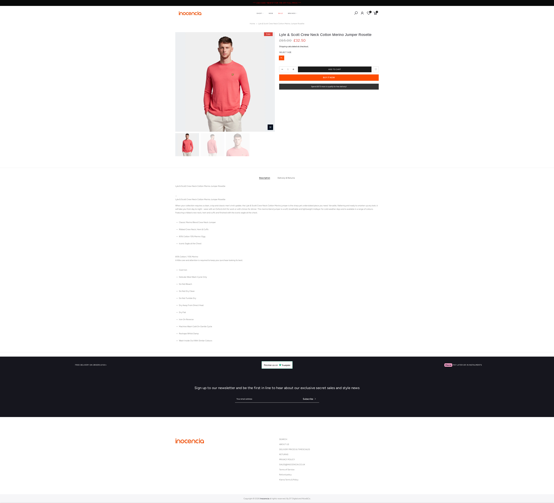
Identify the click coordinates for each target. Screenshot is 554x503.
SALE (280, 13)
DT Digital (293, 498)
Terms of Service (286, 469)
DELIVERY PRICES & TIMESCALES (294, 449)
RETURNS (283, 454)
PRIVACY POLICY (287, 459)
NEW (271, 13)
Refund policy (285, 474)
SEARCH (283, 439)
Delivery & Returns (286, 178)
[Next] (270, 82)
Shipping (283, 46)
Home (252, 24)
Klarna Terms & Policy (288, 479)
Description (264, 178)
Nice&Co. (306, 498)
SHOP (259, 13)
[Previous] (180, 82)
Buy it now (329, 77)
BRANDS (292, 13)
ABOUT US (284, 444)
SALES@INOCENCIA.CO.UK (292, 464)
